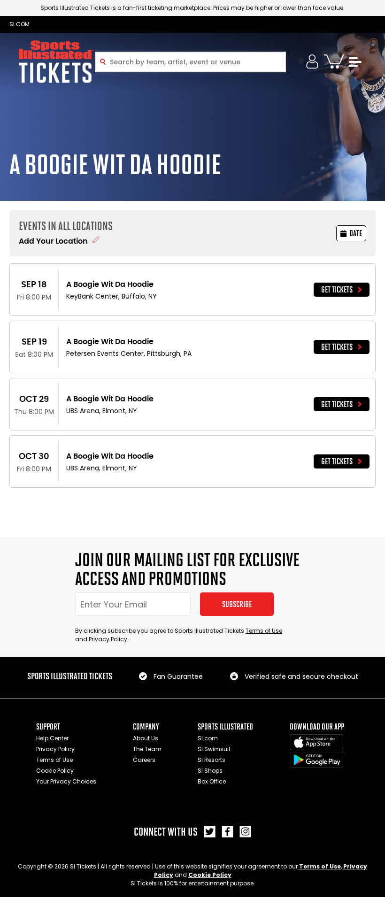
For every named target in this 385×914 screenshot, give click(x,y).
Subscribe (237, 604)
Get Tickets (337, 289)
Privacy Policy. (109, 639)
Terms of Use (264, 631)
